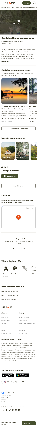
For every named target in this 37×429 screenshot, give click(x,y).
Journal (3, 324)
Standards (21, 330)
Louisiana (18, 7)
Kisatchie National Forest (29, 7)
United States (10, 7)
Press (3, 330)
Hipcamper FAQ (6, 333)
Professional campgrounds (26, 324)
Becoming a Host (23, 317)
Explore (3, 7)
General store (5, 320)
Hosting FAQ (22, 333)
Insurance (21, 327)
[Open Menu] (33, 3)
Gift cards (4, 317)
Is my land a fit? (23, 320)
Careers (3, 327)
